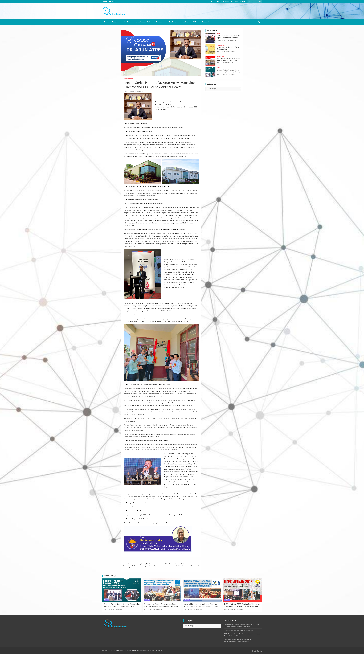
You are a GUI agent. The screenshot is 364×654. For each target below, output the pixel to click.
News (218, 33)
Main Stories (128, 79)
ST (221, 1)
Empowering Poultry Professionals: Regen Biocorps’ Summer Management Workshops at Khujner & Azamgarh (161, 606)
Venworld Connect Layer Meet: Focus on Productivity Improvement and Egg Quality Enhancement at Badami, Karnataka (201, 606)
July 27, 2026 (221, 51)
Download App (229, 1)
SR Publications (138, 91)
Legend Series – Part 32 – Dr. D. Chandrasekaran (239, 630)
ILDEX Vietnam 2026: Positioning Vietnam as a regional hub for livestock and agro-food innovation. (242, 606)
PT (211, 1)
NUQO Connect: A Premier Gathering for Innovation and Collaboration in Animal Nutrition (181, 565)
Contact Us (205, 22)
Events (219, 68)
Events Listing (110, 576)
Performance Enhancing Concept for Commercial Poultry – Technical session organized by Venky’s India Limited (141, 566)
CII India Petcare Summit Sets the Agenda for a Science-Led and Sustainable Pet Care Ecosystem (228, 38)
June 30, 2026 (228, 609)
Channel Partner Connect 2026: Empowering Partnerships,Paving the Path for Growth (228, 72)
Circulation (127, 22)
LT (214, 1)
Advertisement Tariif (143, 22)
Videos (195, 22)
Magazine (159, 22)
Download (185, 22)
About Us (115, 22)
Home (106, 22)
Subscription (171, 22)
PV (218, 1)
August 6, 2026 (221, 40)
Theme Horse (136, 650)
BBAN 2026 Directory (240, 1)
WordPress (158, 650)
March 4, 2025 (128, 91)
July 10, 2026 (148, 609)
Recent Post (212, 30)
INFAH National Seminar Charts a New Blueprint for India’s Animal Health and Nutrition (228, 60)
